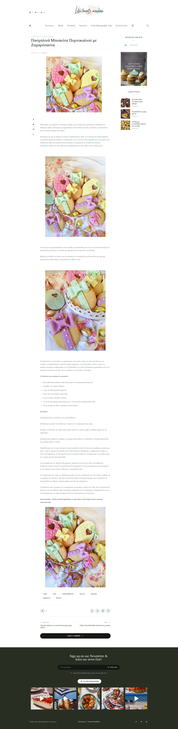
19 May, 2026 (135, 128)
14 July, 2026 (135, 106)
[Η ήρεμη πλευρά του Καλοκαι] (65, 699)
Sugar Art (51, 36)
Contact (134, 73)
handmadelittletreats (68, 594)
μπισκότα (58, 598)
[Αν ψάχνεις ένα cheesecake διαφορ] (42, 699)
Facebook (133, 45)
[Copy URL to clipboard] (33, 134)
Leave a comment (74, 636)
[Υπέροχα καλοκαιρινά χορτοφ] (89, 699)
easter (54, 594)
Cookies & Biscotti (37, 36)
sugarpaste (94, 594)
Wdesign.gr (53, 722)
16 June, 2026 (135, 116)
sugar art (82, 594)
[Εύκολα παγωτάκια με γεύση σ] (113, 699)
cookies (45, 594)
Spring (45, 36)
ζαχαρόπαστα (46, 598)
